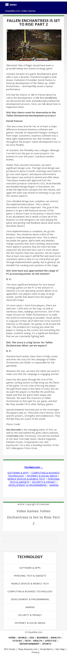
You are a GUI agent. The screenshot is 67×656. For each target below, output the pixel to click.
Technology (30, 556)
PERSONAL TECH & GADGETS (30, 575)
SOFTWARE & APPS (18, 472)
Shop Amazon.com (28, 649)
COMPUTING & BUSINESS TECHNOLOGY (29, 591)
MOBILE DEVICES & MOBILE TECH (26, 478)
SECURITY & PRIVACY (44, 481)
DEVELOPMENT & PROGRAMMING (27, 485)
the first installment (46, 97)
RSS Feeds (9, 649)
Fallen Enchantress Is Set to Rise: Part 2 (33, 22)
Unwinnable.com (15, 435)
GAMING (54, 485)
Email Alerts (46, 649)
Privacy (35, 652)
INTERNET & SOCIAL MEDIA (42, 475)
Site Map (60, 649)
